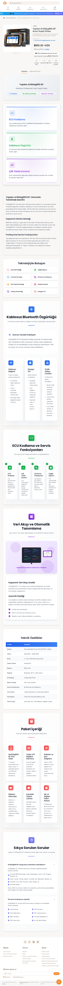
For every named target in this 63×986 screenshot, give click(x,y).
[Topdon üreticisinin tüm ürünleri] (35, 26)
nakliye (47, 49)
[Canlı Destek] (58, 981)
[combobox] (34, 3)
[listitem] (16, 38)
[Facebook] (25, 942)
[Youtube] (33, 942)
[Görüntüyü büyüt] (16, 38)
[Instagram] (29, 942)
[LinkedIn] (38, 942)
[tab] (24, 71)
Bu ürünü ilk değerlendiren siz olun (45, 40)
